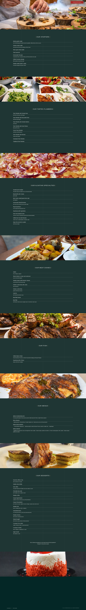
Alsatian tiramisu (16, 514)
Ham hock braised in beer (18, 213)
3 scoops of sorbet (17, 527)
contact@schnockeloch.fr (21, 590)
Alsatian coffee (16, 495)
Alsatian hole (16, 506)
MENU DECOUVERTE (18, 424)
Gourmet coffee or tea (18, 479)
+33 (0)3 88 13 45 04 (20, 588)
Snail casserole (16, 52)
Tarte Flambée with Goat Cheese (20, 126)
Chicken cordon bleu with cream (20, 284)
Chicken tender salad (17, 45)
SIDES (14, 272)
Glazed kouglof (16, 519)
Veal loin (15, 293)
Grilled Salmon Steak (17, 356)
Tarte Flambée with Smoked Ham (20, 113)
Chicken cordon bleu (17, 289)
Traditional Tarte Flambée (18, 141)
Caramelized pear (17, 510)
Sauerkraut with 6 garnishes (19, 211)
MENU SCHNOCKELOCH (19, 416)
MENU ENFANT (16, 428)
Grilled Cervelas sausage (18, 59)
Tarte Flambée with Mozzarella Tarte (21, 117)
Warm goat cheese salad (18, 49)
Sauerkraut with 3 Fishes (18, 360)
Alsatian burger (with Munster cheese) (21, 280)
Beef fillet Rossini (17, 297)
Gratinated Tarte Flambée (18, 138)
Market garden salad (17, 41)
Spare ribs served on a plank (19, 222)
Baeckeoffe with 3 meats (18, 194)
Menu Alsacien (16, 420)
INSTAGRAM (15, 608)
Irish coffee (15, 486)
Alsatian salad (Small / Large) (19, 63)
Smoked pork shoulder (18, 189)
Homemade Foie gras (18, 55)
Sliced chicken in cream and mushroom (22, 276)
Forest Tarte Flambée (18, 130)
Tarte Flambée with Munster (19, 134)
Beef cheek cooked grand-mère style (21, 198)
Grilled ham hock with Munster (20, 217)
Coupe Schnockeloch (17, 502)
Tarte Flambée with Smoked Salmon (21, 121)
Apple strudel (16, 531)
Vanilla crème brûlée (17, 484)
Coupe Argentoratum (17, 497)
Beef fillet (15, 300)
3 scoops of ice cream (18, 523)
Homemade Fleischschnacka (19, 202)
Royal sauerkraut (17, 206)
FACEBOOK (9, 608)
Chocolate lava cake (17, 491)
